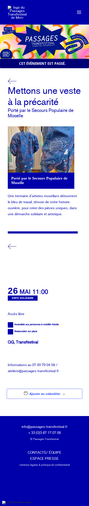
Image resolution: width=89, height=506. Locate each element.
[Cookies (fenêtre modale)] (16, 502)
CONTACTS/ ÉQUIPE (44, 452)
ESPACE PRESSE (44, 458)
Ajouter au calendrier (44, 393)
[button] (79, 12)
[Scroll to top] (80, 496)
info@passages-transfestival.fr (44, 426)
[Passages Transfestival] (17, 12)
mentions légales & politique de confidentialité (44, 465)
